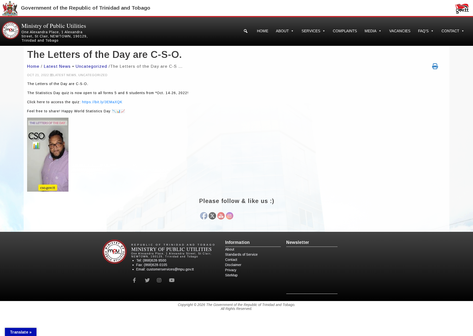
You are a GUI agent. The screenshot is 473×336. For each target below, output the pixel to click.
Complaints (345, 31)
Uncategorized (91, 66)
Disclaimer (233, 265)
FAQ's (423, 31)
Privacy (230, 270)
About (282, 31)
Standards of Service (241, 254)
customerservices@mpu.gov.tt (170, 269)
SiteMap (231, 275)
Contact (450, 31)
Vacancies (399, 31)
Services (311, 31)
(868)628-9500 (154, 260)
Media (370, 31)
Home (262, 31)
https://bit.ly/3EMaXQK (102, 102)
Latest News (57, 66)
